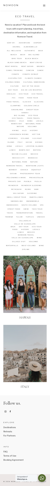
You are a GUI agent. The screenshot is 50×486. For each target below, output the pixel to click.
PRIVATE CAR (14, 181)
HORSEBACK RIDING (19, 134)
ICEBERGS (13, 138)
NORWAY (13, 170)
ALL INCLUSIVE (14, 51)
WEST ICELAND (29, 245)
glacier (27, 102)
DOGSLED (11, 94)
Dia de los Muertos (31, 90)
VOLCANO (32, 126)
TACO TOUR (37, 209)
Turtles (30, 217)
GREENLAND (17, 110)
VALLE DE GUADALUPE (25, 224)
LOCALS (39, 121)
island (10, 142)
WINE (39, 238)
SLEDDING (32, 193)
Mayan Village (19, 154)
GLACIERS (38, 102)
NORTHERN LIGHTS (35, 166)
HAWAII (25, 113)
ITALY (20, 142)
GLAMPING (16, 106)
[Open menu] (44, 5)
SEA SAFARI (18, 193)
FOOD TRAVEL (13, 102)
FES (13, 98)
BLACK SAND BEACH (17, 62)
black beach (31, 58)
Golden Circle (31, 106)
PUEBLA (27, 181)
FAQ (5, 451)
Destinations (9, 427)
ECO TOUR (23, 94)
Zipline (26, 249)
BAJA (40, 51)
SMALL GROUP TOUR (16, 197)
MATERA (37, 150)
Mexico (34, 154)
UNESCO (41, 217)
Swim (26, 209)
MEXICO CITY (18, 158)
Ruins (28, 189)
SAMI (36, 189)
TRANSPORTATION (24, 213)
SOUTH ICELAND (29, 205)
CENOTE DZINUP (30, 74)
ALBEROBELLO (30, 47)
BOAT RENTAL (11, 66)
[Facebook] (10, 411)
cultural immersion (34, 82)
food (21, 98)
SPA (42, 205)
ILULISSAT (37, 138)
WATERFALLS (12, 245)
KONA (30, 121)
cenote (15, 74)
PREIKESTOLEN (36, 177)
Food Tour (32, 98)
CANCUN (30, 70)
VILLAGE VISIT (19, 241)
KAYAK (29, 142)
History (34, 130)
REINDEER (13, 185)
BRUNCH (41, 66)
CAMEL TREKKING (14, 70)
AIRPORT (38, 43)
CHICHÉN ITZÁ (15, 78)
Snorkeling (17, 201)
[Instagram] (5, 411)
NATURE (20, 126)
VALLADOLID (25, 221)
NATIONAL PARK (33, 124)
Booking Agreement (13, 460)
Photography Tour (30, 173)
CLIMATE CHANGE (33, 78)
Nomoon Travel (14, 166)
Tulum (19, 217)
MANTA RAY (16, 124)
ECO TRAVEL (37, 94)
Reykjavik (16, 189)
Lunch (12, 150)
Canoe (40, 70)
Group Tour (32, 110)
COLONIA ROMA (12, 82)
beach (14, 55)
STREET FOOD (14, 209)
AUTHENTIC (30, 51)
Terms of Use (9, 456)
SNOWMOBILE (32, 201)
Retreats (7, 431)
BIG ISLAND (33, 55)
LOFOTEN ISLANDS (34, 146)
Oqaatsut (36, 170)
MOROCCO (33, 158)
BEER (22, 55)
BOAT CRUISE (36, 62)
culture (14, 86)
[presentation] (25, 284)
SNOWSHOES (12, 205)
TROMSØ (9, 217)
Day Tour (13, 90)
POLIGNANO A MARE (16, 177)
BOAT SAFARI (27, 66)
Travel (39, 213)
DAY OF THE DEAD (31, 86)
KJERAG (39, 142)
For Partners (9, 435)
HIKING (15, 130)
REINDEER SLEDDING (31, 185)
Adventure (24, 43)
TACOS (10, 213)
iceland (25, 138)
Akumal (17, 47)
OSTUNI (13, 173)
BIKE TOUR (17, 58)
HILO (21, 121)
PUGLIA (38, 181)
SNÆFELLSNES (36, 197)
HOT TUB (36, 134)
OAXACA (24, 170)
